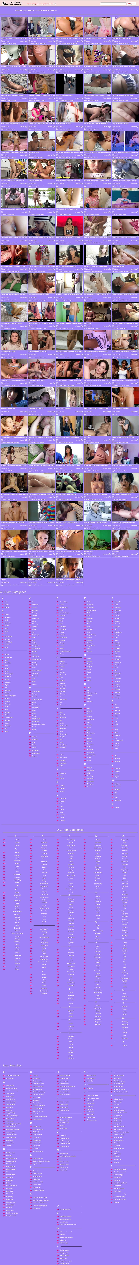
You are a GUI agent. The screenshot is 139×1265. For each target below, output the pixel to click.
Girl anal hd (37, 1208)
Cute (32, 271)
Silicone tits (117, 1118)
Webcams (99, 271)
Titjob (116, 724)
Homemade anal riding (67, 1086)
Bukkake (9, 442)
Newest (50, 4)
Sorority (40, 271)
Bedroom (97, 129)
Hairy (61, 712)
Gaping (62, 666)
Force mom (37, 1187)
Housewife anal (65, 1092)
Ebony (34, 737)
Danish (34, 697)
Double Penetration (38, 724)
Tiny (116, 721)
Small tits (117, 646)
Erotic (34, 745)
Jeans (62, 776)
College (64, 328)
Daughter (44, 300)
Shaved (117, 618)
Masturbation (41, 186)
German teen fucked (39, 1203)
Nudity (128, 243)
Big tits (9, 129)
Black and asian (11, 1194)
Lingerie (62, 820)
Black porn (9, 1199)
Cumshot (72, 271)
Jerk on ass (63, 1128)
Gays (61, 669)
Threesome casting (120, 1194)
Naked (42, 214)
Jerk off (62, 1125)
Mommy (33, 129)
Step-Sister (118, 632)
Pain (88, 708)
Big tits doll (9, 1191)
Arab (71, 499)
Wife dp (62, 1234)
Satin (116, 604)
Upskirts (117, 761)
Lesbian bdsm (64, 1138)
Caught (70, 300)
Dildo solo (36, 1132)
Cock (36, 300)
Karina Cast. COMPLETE (63, 408)
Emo (33, 742)
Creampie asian (38, 1103)
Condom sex (36, 648)
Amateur (5, 43)
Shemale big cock (119, 1110)
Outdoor (37, 470)
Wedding (117, 789)
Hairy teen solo (65, 1075)
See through (118, 1102)
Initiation (127, 556)
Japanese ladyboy (66, 1117)
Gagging (62, 661)
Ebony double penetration (41, 1161)
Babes (126, 100)
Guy (100, 385)
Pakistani (90, 714)
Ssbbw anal (117, 1154)
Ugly (116, 756)
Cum (33, 667)
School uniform (118, 1099)
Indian (62, 755)
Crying (34, 662)
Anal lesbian (10, 1093)
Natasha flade (91, 1075)
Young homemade (66, 1261)
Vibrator (117, 768)
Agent (87, 43)
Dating (42, 556)
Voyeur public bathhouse (68, 1224)
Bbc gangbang (11, 1161)
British (7, 715)
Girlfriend (63, 675)
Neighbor (90, 664)
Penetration (91, 733)
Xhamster (23, 41)
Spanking (118, 662)
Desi (67, 328)
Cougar (34, 651)
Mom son (63, 1159)
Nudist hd (90, 1081)
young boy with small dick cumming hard (40, 437)
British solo (9, 1210)
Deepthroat (35, 705)
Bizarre (7, 693)
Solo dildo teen (118, 1140)
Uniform (117, 758)
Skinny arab (117, 1124)
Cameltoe (35, 604)
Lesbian (62, 815)
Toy (116, 738)
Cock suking (37, 1097)
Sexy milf (117, 1107)
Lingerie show (64, 1146)
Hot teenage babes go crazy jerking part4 (96, 123)
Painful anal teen (92, 1095)
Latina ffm (63, 1135)
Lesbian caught (65, 1141)
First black (36, 1179)
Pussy (89, 760)
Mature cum (64, 1153)
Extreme (35, 756)
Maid (88, 602)
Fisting (62, 632)
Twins (116, 749)
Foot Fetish (63, 637)
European (120, 271)
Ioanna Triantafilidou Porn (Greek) (66, 266)
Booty (6, 706)
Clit (33, 632)
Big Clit (12, 357)
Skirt (116, 637)
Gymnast (63, 705)
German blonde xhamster (41, 1200)
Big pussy (9, 1188)
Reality (60, 442)
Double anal (37, 1140)
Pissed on (90, 1109)
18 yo (60, 43)
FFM (61, 621)
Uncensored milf (65, 1209)
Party (89, 727)
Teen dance (117, 1177)
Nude (89, 669)
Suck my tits (117, 1159)
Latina (69, 129)
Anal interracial (11, 1102)
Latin (61, 806)
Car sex (34, 607)
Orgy (88, 698)
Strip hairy (117, 1156)
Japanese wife (64, 1123)
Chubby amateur (38, 1094)
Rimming (90, 776)
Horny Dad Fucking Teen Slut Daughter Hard (125, 323)
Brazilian (7, 712)
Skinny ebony (118, 1129)
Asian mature (10, 1132)
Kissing (62, 786)
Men (88, 615)
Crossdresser (94, 385)
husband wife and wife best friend (66, 494)
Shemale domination (120, 1113)
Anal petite (9, 1107)
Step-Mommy (91, 635)
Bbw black (9, 1164)
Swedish (117, 695)
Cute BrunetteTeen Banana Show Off (67, 209)
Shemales (118, 624)
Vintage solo (64, 1222)
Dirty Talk (71, 328)
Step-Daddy (36, 691)
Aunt (6, 647)
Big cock (33, 100)
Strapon (117, 681)
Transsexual (119, 740)
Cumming (41, 442)
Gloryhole (63, 686)
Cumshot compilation (40, 1116)
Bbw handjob (10, 1166)
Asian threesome (11, 1134)
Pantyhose (90, 719)
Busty (6, 731)
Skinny (92, 271)
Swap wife (117, 1162)
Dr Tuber (107, 126)
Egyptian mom (88, 551)
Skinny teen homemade (121, 1132)
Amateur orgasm (11, 1088)
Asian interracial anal (13, 1129)
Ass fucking (13, 43)
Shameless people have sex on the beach (13, 95)
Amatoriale (121, 72)
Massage (90, 604)
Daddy (40, 300)
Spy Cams (118, 673)
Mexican (90, 618)
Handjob (62, 715)
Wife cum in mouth (66, 1232)
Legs (61, 812)
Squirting (117, 676)
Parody (89, 725)
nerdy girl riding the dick (119, 209)
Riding (89, 773)
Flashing (38, 214)
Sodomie (17, 271)
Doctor (34, 713)
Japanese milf (64, 1120)
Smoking (117, 648)
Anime (7, 625)
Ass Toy (124, 157)
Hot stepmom (64, 1089)
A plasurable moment (118, 266)
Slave (116, 640)
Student (117, 687)
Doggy (34, 716)
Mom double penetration (68, 1156)
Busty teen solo (11, 1216)
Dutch (34, 729)
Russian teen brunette (121, 1092)
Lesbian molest (65, 1143)
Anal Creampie (73, 43)
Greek (62, 697)
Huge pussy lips (65, 1094)
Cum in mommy (38, 1111)
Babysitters (8, 657)
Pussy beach (91, 1117)
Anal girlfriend (10, 1099)
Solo (116, 654)
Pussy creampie (92, 1120)
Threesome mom (119, 1196)
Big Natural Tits (39, 328)
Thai (116, 718)
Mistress (90, 629)
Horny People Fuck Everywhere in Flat (12, 123)
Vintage (117, 771)
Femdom (126, 414)
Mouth (89, 648)
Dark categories (38, 1129)
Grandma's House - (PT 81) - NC (38, 351)
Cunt (13, 186)
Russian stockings (119, 1089)
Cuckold (34, 665)
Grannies (63, 694)
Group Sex (122, 556)
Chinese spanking (39, 1092)
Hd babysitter (64, 1083)
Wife (116, 797)
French (12, 585)
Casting (63, 414)
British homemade (12, 1213)
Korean (62, 791)
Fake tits (36, 1171)
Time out (116, 1202)
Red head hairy (119, 1075)
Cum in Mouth (69, 414)
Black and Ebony (121, 300)
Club (33, 637)
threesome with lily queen (63, 123)
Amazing (65, 357)
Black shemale (11, 1202)
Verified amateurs (65, 1216)
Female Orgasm (65, 613)
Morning (89, 643)
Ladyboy (62, 801)
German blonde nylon (40, 1197)
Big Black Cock (72, 157)
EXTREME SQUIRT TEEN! (8, 351)
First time (63, 629)
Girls (63, 556)
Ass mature (10, 1143)
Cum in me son (38, 1108)
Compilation (66, 271)
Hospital (62, 737)
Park (88, 722)
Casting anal (37, 1081)
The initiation (115, 551)
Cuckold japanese (39, 1105)
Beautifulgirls (65, 157)
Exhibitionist (36, 753)
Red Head (90, 770)
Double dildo (37, 1143)
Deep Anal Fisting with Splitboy (121, 408)
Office (89, 687)
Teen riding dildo (119, 1188)
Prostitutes (90, 752)
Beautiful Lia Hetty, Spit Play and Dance (95, 494)
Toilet (116, 729)
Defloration (35, 707)
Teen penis (117, 1185)
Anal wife (9, 1110)
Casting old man (38, 1083)
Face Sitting (63, 602)
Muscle (89, 651)
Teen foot (117, 1180)
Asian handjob (10, 1126)
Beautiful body (10, 1175)
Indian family (64, 1107)
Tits (116, 727)
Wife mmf (63, 1240)
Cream (35, 243)
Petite (128, 528)
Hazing (35, 271)
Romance (90, 778)
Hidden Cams (36, 499)
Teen (39, 129)
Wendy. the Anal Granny (8, 408)
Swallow (117, 692)
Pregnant (90, 749)
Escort (34, 747)
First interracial (38, 1182)
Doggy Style (71, 470)
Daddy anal (36, 1126)
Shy (116, 629)
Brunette (99, 43)
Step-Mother (91, 646)
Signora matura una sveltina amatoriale (123, 67)
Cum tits (35, 1114)
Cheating (35, 624)
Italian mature (64, 1110)
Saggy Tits (118, 602)
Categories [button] (35, 4)
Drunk (41, 385)
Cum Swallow (15, 442)
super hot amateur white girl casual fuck (123, 465)
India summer (64, 1102)
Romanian (90, 781)
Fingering (65, 100)
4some (7, 607)
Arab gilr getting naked (13, 1124)
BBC (128, 43)
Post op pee (91, 1112)
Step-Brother (9, 717)
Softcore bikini (118, 1137)
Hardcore (98, 328)
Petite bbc (90, 1106)
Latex (61, 804)
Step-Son (118, 656)
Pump (89, 757)
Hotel (61, 742)
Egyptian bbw (37, 1164)
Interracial (5, 470)
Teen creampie (118, 1175)
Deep (34, 702)
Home (29, 4)
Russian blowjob (119, 1083)
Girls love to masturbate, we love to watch (68, 551)
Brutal (122, 414)
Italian (62, 766)
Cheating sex (37, 1089)
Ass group (9, 1140)
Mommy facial (64, 1162)
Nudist (89, 672)
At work (8, 1145)
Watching (118, 784)
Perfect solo (91, 1103)
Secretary (118, 610)
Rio (36, 129)
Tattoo (117, 707)
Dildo (32, 186)
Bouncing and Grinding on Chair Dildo (123, 437)
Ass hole (16, 72)
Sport (116, 667)
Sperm (117, 665)
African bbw (10, 1085)
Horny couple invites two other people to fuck (97, 237)
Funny (62, 654)
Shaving (117, 621)
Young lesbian (64, 1263)
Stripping (117, 684)
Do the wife (36, 1137)
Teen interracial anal (120, 1183)
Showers (117, 626)
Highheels (63, 728)
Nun (88, 675)
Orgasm (89, 696)
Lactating (63, 798)
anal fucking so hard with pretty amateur (68, 579)
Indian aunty (64, 1104)
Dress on (36, 1148)
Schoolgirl (118, 607)
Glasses (62, 683)
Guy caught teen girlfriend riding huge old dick (42, 95)
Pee (88, 730)
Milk (88, 626)
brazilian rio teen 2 (34, 152)
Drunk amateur (38, 1151)
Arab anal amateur (12, 1115)
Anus (98, 72)
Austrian (93, 186)
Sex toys (116, 1104)
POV (9, 470)
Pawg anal (90, 1101)
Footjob (62, 640)
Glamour (62, 680)
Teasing (117, 713)
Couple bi (36, 1100)
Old (88, 690)
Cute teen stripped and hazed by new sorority (42, 266)
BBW (115, 186)
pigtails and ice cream (35, 579)
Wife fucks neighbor (66, 1237)
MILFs (126, 72)
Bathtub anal (10, 1153)
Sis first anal (118, 1121)
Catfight (34, 615)
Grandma (63, 688)
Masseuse (90, 607)
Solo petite (117, 1145)
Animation (8, 623)
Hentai (62, 723)
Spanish (117, 659)
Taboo (117, 705)
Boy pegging (10, 1205)
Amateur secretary (12, 1091)
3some (32, 43)
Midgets (89, 621)
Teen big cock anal (120, 1172)
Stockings (118, 678)
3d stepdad (10, 1078)
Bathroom (8, 663)
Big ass (97, 100)
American (8, 72)
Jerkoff (62, 778)
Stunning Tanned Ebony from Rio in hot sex (124, 294)
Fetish (62, 618)
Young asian (64, 1253)
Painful (89, 711)
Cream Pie (65, 129)
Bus (6, 728)
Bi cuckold (9, 1180)
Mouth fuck (63, 1170)
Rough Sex (65, 442)
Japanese (123, 243)
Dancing (100, 499)
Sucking (117, 689)
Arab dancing (10, 1118)
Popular (44, 4)
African (7, 614)
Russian (71, 442)
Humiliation (71, 100)
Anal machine (10, 1104)
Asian (9, 157)
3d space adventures (13, 1075)
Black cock (9, 1196)
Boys (37, 442)
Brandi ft (9, 1207)
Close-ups (35, 635)
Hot (115, 129)
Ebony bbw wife (38, 1158)
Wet (116, 792)
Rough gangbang (119, 1081)
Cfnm (34, 621)
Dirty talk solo (37, 1134)
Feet (61, 610)
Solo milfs (117, 1143)
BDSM (118, 414)
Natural (89, 661)
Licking (62, 817)
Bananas (65, 186)
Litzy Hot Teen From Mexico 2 (120, 123)
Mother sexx (64, 1167)
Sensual (117, 613)
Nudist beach (91, 1078)
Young (117, 807)
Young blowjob (64, 1255)
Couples (9, 186)
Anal (9, 43)
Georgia (36, 186)
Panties (89, 716)
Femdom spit (37, 1176)
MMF (89, 632)
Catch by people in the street (64, 95)
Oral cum (90, 1088)
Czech (34, 684)
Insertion (62, 760)
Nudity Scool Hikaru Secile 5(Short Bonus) (124, 237)
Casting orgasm (38, 1086)
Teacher (117, 710)
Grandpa (62, 691)
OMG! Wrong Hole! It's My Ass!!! (121, 494)
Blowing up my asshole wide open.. (122, 38)
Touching (117, 735)
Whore (117, 795)
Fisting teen (37, 1184)
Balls (6, 660)
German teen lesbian (40, 1205)
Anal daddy (10, 1096)
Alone (32, 243)
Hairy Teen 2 (87, 437)
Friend (62, 648)
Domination (36, 721)
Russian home (118, 1086)
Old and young (92, 693)
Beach (9, 100)
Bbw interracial (11, 1169)
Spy (116, 670)
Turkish (117, 743)
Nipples (89, 666)
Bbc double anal (11, 1158)
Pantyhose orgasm (93, 1098)
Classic (91, 300)
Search (132, 4)
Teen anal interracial (120, 1169)
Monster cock (64, 1164)
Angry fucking (10, 1113)
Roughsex (90, 784)
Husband (63, 747)
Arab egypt (9, 1121)
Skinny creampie (119, 1126)
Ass (38, 43)
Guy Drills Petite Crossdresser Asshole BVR (97, 380)
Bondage (8, 704)
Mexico (118, 129)
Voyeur (117, 777)
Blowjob (43, 100)
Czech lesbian (37, 1119)
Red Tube (23, 126)
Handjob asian (64, 1078)
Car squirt (36, 1078)
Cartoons (44, 357)
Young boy (63, 1258)
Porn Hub (23, 98)
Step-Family (63, 607)
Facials (17, 186)
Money (89, 637)
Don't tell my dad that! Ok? (36, 408)
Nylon (89, 680)
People (122, 186)
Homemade (44, 499)
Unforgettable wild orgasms (37, 380)
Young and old (64, 1250)
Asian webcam (11, 1137)
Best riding (9, 1177)
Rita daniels (117, 1078)
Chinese (35, 626)
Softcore (117, 651)
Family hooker (37, 1173)
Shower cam (118, 1115)
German (62, 672)
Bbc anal (9, 1155)
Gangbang (63, 664)
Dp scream (36, 1145)
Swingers (118, 698)
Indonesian (63, 757)
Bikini (60, 414)
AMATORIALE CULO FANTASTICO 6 (122, 95)
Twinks (117, 746)
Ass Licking (97, 414)
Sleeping (117, 643)
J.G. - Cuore (87, 323)
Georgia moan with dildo (35, 180)
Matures (89, 613)
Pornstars (90, 744)
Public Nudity (91, 755)
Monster (89, 640)
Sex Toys (117, 615)
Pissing (89, 741)
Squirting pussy (119, 1148)
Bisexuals (38, 100)
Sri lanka (116, 1151)
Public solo (90, 1114)
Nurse (89, 677)
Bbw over (9, 1172)
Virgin (116, 774)
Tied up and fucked (120, 1199)
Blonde (13, 129)
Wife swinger (64, 1243)
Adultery (88, 157)
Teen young (117, 1191)
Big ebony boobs (11, 1185)
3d (7, 300)
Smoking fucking (119, 1134)
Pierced (89, 738)
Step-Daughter (37, 699)
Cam (33, 602)
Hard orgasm (64, 1081)
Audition (7, 645)
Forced (62, 643)
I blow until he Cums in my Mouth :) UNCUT (96, 180)
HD (124, 271)
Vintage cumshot (65, 1219)
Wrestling (118, 800)
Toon (116, 732)
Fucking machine (65, 651)
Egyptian (35, 739)
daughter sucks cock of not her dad (39, 294)
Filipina (62, 624)
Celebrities (35, 618)
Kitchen (62, 788)
